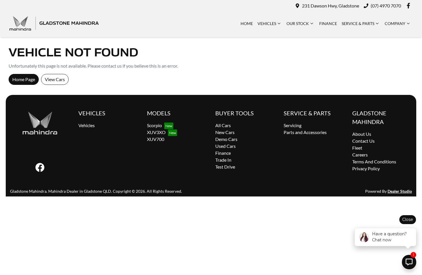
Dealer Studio (400, 191)
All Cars (223, 125)
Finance (328, 23)
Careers (360, 154)
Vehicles (267, 23)
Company (395, 23)
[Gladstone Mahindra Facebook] (409, 5)
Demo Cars (226, 139)
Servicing (292, 125)
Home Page (23, 79)
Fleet (357, 147)
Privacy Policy (366, 168)
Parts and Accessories (305, 132)
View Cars (55, 79)
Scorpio (154, 125)
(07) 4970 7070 (386, 5)
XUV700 (155, 139)
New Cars (225, 132)
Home (247, 23)
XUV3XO (156, 132)
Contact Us (363, 141)
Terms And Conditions (374, 161)
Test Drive (225, 166)
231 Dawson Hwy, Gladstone (330, 5)
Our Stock (298, 23)
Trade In (223, 160)
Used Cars (225, 146)
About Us (361, 134)
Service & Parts (358, 23)
